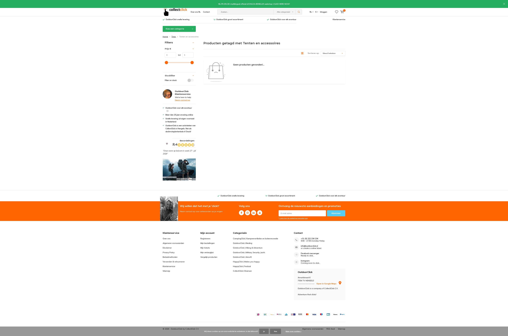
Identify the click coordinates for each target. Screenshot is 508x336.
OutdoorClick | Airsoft (242, 257)
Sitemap (166, 271)
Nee (275, 331)
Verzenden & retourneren (174, 261)
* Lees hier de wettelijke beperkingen (293, 218)
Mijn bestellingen (207, 243)
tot (178, 55)
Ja (264, 331)
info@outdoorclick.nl (309, 246)
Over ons (167, 238)
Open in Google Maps (326, 283)
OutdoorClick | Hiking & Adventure (247, 248)
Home (165, 36)
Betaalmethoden (170, 257)
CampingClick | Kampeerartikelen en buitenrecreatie (255, 238)
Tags (173, 36)
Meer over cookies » (293, 331)
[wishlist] (336, 12)
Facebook (241, 212)
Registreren (205, 238)
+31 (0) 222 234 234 (309, 238)
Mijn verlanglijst (207, 252)
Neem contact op (182, 100)
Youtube (259, 212)
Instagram (247, 212)
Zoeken (299, 12)
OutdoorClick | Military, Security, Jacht (249, 252)
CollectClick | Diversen (242, 271)
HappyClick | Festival (242, 266)
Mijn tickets (205, 248)
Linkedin (253, 212)
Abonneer (336, 213)
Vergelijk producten (208, 257)
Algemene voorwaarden (173, 243)
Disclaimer (167, 248)
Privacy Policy (168, 252)
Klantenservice (339, 19)
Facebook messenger (310, 253)
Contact (206, 12)
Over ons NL (196, 12)
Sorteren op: (313, 53)
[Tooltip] (167, 111)
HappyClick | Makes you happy (246, 261)
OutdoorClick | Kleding (242, 243)
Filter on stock (171, 80)
